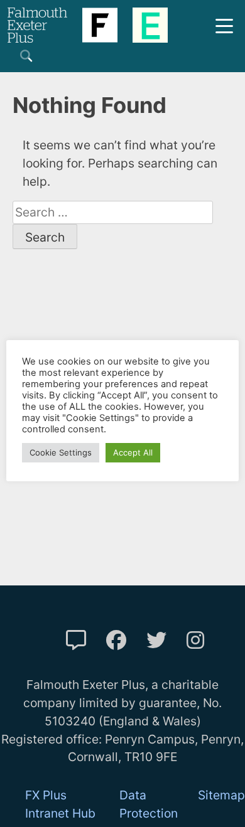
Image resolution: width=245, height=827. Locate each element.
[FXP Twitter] (156, 640)
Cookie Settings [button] (61, 452)
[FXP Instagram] (195, 640)
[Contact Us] (76, 640)
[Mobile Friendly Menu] (224, 25)
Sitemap (221, 795)
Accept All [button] (133, 452)
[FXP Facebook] (116, 640)
